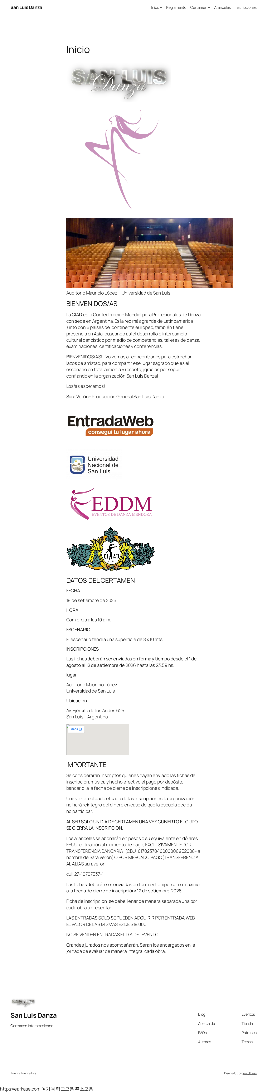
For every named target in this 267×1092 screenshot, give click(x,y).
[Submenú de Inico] (161, 7)
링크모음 (65, 1089)
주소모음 (84, 1089)
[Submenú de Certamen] (209, 7)
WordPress (250, 1073)
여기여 (48, 1089)
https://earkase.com (20, 1089)
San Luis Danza (26, 7)
